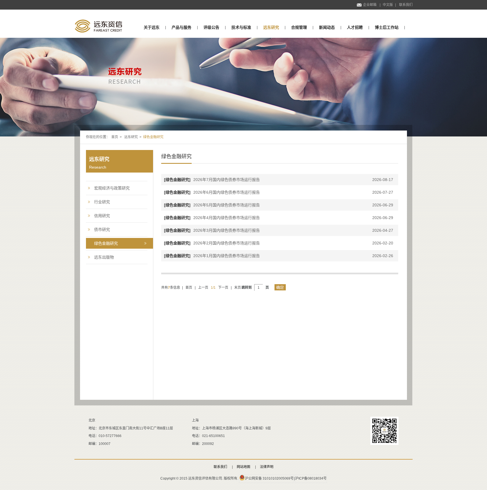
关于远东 (152, 27)
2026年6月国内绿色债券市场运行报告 (212, 192)
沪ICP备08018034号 (311, 478)
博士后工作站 (387, 27)
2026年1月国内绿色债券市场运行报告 (212, 255)
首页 (114, 137)
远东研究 (271, 27)
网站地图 (243, 467)
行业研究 (102, 202)
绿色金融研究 (106, 243)
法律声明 (266, 467)
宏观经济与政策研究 (112, 188)
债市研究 (102, 229)
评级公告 (211, 27)
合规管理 (299, 27)
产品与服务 (181, 27)
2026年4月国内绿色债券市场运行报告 (212, 217)
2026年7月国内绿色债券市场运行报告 (212, 179)
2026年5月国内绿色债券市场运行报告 (212, 205)
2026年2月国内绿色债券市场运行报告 (212, 243)
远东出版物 (104, 257)
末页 (237, 288)
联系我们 (406, 5)
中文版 (388, 5)
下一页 (223, 288)
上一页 (203, 288)
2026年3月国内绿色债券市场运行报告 (212, 230)
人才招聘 (355, 27)
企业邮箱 (370, 5)
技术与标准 (241, 27)
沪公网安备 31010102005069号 (269, 478)
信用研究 (102, 215)
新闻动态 (327, 27)
